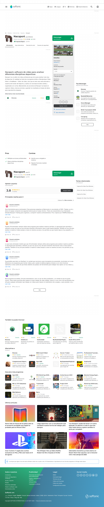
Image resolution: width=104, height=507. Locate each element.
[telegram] (96, 475)
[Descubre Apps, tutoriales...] (91, 7)
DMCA (54, 475)
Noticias (72, 7)
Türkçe (12, 497)
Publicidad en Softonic (34, 484)
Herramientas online (10, 489)
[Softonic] (15, 7)
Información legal (57, 477)
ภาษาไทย (7, 497)
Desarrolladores (83, 7)
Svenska (70, 495)
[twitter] (63, 102)
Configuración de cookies (59, 485)
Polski (55, 495)
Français (24, 495)
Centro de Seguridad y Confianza (10, 477)
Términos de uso (57, 479)
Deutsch (10, 495)
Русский (65, 495)
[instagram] (81, 475)
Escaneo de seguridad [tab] (43, 45)
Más (40, 290)
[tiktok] (84, 475)
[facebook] (60, 102)
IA (65, 7)
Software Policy (33, 482)
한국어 (45, 495)
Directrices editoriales (10, 484)
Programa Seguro (20, 41)
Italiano (38, 495)
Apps (51, 7)
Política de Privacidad (58, 481)
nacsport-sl (56, 62)
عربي (6, 495)
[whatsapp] (66, 102)
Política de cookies (57, 483)
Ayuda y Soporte (9, 480)
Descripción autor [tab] (30, 45)
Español (19, 495)
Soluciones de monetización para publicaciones (36, 475)
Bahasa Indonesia (31, 495)
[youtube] (93, 475)
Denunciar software (60, 109)
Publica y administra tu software (34, 479)
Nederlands (51, 495)
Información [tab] (9, 45)
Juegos (58, 7)
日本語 (41, 495)
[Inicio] (5, 33)
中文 (21, 497)
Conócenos (8, 475)
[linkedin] (90, 475)
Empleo (7, 482)
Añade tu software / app (11, 486)
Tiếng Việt (16, 497)
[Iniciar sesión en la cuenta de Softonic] (98, 7)
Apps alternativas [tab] (19, 45)
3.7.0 (56, 71)
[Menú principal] (6, 7)
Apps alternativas (60, 112)
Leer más (7, 214)
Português (60, 495)
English (14, 495)
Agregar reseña (63, 106)
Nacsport (23, 36)
